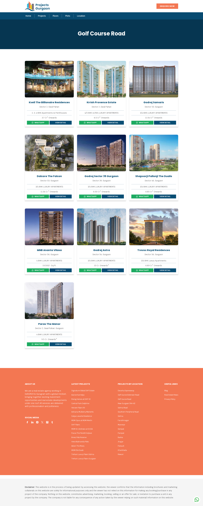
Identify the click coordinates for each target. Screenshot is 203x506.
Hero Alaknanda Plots (80, 441)
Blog (166, 390)
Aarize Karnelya (77, 395)
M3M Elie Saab (77, 450)
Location (81, 16)
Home (28, 16)
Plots (67, 16)
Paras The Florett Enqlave (81, 433)
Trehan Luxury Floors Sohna (82, 454)
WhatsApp (39, 122)
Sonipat (121, 429)
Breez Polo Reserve (78, 437)
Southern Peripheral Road (128, 412)
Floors (55, 16)
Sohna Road (123, 408)
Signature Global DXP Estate (82, 390)
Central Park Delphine (80, 403)
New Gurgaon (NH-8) (126, 403)
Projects (42, 16)
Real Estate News (171, 395)
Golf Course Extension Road (128, 395)
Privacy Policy (169, 399)
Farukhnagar (123, 420)
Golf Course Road (124, 399)
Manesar (121, 424)
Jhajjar (120, 441)
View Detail (60, 122)
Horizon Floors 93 (78, 408)
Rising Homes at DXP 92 (81, 399)
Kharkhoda (122, 450)
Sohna (120, 416)
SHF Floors (75, 424)
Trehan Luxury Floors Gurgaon (83, 458)
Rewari (120, 454)
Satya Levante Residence (81, 416)
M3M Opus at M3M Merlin (81, 420)
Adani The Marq (77, 446)
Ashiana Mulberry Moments (82, 412)
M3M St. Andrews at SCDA (82, 429)
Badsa (120, 437)
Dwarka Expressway (126, 390)
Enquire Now (167, 6)
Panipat (121, 433)
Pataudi (121, 446)
